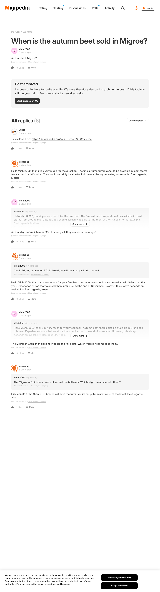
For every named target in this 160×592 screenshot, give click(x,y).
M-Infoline (24, 161)
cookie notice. (63, 584)
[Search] (123, 8)
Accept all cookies (119, 585)
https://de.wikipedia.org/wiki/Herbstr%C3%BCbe (62, 139)
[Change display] (136, 8)
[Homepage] (17, 8)
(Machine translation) (19, 62)
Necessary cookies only (119, 577)
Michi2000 (24, 49)
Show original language (37, 62)
